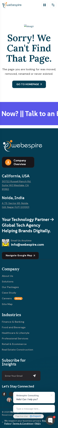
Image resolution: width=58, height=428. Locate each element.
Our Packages (10, 287)
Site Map (7, 304)
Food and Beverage (14, 327)
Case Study (9, 293)
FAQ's (38, 423)
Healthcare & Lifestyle (15, 333)
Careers (11, 298)
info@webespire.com (27, 244)
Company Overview (20, 162)
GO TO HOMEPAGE (27, 84)
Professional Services (15, 338)
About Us (7, 276)
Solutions (7, 281)
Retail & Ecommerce (14, 344)
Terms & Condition (23, 423)
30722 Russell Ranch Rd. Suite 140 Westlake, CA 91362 (16, 185)
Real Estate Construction (17, 349)
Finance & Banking (13, 322)
